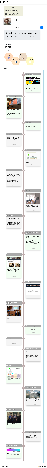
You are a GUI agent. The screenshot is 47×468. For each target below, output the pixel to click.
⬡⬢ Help (7, 466)
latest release (32, 161)
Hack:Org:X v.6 (8, 46)
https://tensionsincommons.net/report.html (15, 454)
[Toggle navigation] (2, 2)
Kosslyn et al (32, 328)
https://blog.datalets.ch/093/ (31, 437)
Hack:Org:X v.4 (8, 48)
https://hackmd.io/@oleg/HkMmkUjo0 (33, 357)
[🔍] (33, 80)
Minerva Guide (29, 330)
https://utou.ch (21, 38)
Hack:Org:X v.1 (8, 50)
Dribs (5, 68)
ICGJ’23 (31, 398)
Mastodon (9, 424)
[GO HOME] (6, 1)
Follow (18, 27)
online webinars (29, 87)
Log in (44, 466)
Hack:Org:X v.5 (8, 47)
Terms (3, 466)
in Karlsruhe (30, 85)
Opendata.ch (9, 176)
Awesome (18, 224)
